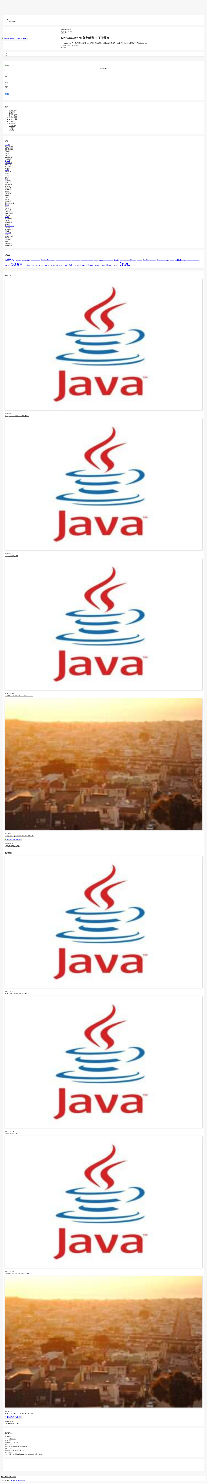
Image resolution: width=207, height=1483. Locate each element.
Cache (96, 260)
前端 (76, 265)
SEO (121, 260)
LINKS (37, 5)
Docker (116, 265)
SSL (33, 265)
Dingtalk (52, 260)
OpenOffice (89, 260)
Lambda (153, 260)
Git (188, 260)
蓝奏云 (28, 260)
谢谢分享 (12, 1439)
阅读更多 (63, 47)
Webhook (45, 260)
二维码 (54, 265)
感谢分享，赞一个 (21, 1450)
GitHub (133, 260)
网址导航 (18, 260)
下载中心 (22, 9)
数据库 (78, 265)
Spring (166, 260)
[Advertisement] (69, 1465)
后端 (71, 265)
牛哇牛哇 (15, 1442)
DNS (190, 260)
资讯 (8, 5)
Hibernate (77, 260)
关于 (43, 5)
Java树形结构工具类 (11, 556)
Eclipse (91, 265)
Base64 (146, 260)
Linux (109, 265)
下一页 (5, 55)
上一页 (5, 53)
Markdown (12, 21)
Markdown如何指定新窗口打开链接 (85, 38)
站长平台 (116, 260)
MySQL (98, 265)
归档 (19, 5)
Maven (172, 260)
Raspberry (59, 260)
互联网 (70, 31)
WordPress (110, 260)
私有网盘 (41, 9)
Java (127, 264)
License (34, 260)
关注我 (7, 94)
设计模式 (10, 259)
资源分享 (4, 9)
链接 (30, 5)
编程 (13, 5)
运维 (66, 265)
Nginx (47, 265)
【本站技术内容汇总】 (12, 846)
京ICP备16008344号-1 (8, 1477)
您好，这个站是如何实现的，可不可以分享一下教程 (26, 1454)
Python (83, 265)
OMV (63, 260)
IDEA (104, 265)
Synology (24, 260)
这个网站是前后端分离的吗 (18, 1446)
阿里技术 (179, 260)
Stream (160, 260)
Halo (12, 1480)
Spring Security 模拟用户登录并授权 (17, 416)
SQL (73, 260)
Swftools (83, 260)
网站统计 (101, 260)
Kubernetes (195, 260)
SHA (57, 265)
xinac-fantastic (20, 1480)
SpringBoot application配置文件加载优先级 (19, 836)
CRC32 (61, 265)
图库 (25, 5)
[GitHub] (2, 11)
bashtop (126, 260)
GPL (39, 260)
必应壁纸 (31, 9)
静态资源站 (51, 9)
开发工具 (13, 9)
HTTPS (38, 265)
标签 (10, 19)
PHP (105, 260)
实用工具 (64, 31)
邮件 (51, 265)
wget (185, 260)
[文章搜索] (4, 11)
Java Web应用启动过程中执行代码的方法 (19, 696)
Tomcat (68, 260)
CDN (43, 265)
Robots (7, 265)
